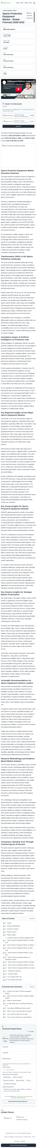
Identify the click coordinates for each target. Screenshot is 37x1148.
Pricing (28, 1080)
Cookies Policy (27, 1136)
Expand (31, 918)
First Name (5, 1047)
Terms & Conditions (9, 1136)
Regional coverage (8, 1080)
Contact (26, 2)
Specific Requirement (8, 1087)
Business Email (6, 1058)
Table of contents (17, 1077)
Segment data (20, 1080)
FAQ (30, 2)
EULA (33, 1136)
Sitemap (23, 1141)
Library (17, 2)
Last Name (5, 1052)
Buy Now (18, 126)
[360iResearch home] (6, 3)
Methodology (7, 1077)
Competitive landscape (9, 1083)
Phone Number (6, 1067)
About (22, 2)
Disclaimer (17, 1141)
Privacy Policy (20, 1096)
